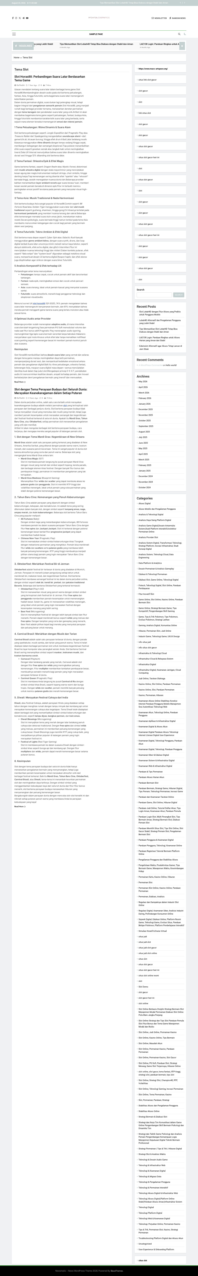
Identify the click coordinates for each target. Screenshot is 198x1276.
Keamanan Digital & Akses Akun (153, 726)
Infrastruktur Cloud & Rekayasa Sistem (156, 659)
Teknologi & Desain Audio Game (153, 1160)
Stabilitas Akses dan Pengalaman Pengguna (158, 1105)
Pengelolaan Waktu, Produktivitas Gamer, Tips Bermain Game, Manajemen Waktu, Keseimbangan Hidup (161, 868)
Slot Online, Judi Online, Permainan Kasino (158, 1032)
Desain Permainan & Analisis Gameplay (156, 569)
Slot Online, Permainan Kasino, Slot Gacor (157, 1057)
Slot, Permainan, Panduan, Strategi (154, 1100)
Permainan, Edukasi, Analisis (151, 896)
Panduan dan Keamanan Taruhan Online (156, 797)
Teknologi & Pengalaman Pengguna (154, 1182)
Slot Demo (143, 987)
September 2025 (146, 426)
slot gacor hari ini (146, 998)
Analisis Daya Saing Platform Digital (155, 520)
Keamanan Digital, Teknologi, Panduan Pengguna (160, 749)
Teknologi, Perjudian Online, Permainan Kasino (159, 1224)
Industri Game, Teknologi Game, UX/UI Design (159, 636)
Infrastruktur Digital (147, 664)
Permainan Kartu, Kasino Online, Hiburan (157, 877)
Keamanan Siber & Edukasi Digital (154, 755)
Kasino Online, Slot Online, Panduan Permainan (159, 684)
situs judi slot (145, 942)
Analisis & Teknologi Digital (151, 514)
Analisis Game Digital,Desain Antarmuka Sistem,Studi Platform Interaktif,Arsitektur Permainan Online (157, 528)
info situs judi (145, 642)
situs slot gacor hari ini (149, 157)
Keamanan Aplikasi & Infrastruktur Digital (157, 721)
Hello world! (171, 365)
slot (140, 102)
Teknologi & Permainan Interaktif (153, 1188)
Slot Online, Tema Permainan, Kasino (155, 1094)
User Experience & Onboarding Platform (156, 1249)
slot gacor (143, 91)
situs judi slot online (148, 953)
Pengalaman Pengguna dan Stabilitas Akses (158, 860)
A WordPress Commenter (150, 365)
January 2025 (144, 471)
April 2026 (143, 387)
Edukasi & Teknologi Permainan (153, 574)
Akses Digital (145, 503)
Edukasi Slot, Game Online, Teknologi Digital (158, 580)
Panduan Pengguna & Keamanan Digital (156, 840)
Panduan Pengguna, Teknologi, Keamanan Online (160, 845)
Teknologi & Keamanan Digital (152, 1171)
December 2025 (146, 409)
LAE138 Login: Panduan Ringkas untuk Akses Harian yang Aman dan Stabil (134, 3)
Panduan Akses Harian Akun (151, 777)
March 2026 (144, 393)
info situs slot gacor (148, 647)
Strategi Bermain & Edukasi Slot (153, 1117)
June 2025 (143, 443)
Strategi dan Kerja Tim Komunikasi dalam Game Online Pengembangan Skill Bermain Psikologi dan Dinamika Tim (161, 1125)
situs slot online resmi (149, 975)
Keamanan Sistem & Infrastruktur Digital (157, 760)
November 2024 (146, 482)
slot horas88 (39, 303)
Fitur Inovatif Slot (146, 594)
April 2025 (143, 454)
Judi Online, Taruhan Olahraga (152, 678)
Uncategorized (145, 1244)
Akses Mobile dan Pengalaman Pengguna (157, 509)
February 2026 (145, 398)
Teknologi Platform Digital (150, 1213)
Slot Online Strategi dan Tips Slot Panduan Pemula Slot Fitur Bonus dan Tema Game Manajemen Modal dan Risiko (161, 1023)
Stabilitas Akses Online (149, 1111)
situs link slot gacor (148, 80)
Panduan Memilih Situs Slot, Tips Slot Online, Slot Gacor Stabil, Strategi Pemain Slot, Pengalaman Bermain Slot (161, 831)
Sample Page (96, 34)
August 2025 (144, 432)
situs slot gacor (146, 146)
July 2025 (143, 437)
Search (140, 289)
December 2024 (146, 476)
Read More (19, 381)
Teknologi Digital (146, 1207)
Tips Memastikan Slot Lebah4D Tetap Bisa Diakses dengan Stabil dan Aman (63, 44)
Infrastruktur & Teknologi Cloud (153, 653)
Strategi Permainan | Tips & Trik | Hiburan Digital (160, 1148)
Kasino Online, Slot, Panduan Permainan (156, 690)
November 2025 (146, 415)
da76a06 (21, 85)
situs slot (143, 959)
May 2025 (143, 448)
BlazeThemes (117, 1271)
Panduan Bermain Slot (148, 783)
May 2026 (143, 381)
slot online (143, 1003)
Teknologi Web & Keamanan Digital (154, 1218)
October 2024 (145, 487)
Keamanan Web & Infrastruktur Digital (155, 766)
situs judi (143, 936)
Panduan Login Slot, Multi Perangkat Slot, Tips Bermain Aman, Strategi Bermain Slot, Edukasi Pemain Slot (159, 820)
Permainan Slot (145, 882)
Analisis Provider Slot (148, 537)
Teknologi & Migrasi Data (150, 1176)
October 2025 (145, 420)
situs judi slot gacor (148, 948)
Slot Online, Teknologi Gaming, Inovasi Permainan (161, 1089)
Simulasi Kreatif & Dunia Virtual (153, 931)
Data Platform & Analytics (150, 563)
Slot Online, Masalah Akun (150, 1043)
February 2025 (145, 465)
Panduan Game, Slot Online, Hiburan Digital (158, 802)
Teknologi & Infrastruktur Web (152, 1165)
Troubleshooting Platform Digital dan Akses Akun (161, 1238)
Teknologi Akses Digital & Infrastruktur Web (158, 1193)
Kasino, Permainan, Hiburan (151, 695)
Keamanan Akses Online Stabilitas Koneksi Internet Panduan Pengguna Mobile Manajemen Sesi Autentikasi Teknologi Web (160, 704)
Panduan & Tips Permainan (151, 771)
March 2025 (144, 459)
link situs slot (145, 113)
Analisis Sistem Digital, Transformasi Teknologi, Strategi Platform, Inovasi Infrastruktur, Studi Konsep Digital (160, 546)
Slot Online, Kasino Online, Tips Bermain (157, 1038)
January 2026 (144, 404)
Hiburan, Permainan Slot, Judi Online (155, 631)
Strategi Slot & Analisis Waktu (152, 1154)
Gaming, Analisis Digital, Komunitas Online (158, 625)
